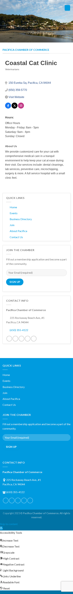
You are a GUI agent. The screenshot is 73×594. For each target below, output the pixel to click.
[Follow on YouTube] (33, 338)
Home (13, 207)
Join (12, 225)
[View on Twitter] (14, 107)
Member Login (43, 2)
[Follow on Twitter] (15, 338)
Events (13, 213)
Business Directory (21, 219)
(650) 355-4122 (19, 330)
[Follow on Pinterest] (21, 338)
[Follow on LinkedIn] (27, 338)
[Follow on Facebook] (9, 338)
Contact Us (28, 2)
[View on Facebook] (8, 107)
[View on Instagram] (21, 107)
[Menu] (67, 8)
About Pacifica (18, 231)
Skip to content (9, 524)
